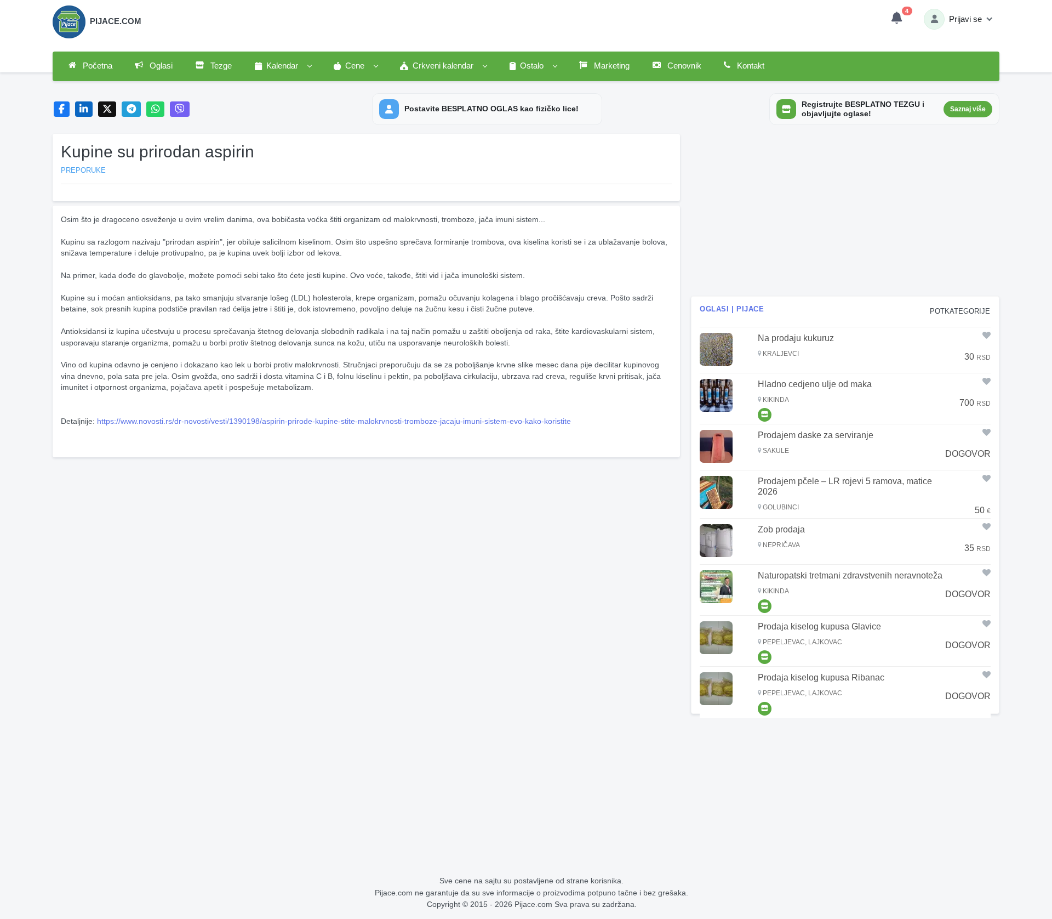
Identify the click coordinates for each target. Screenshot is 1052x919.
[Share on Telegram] (131, 109)
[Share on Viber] (180, 109)
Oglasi (160, 65)
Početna (96, 65)
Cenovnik (683, 65)
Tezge (220, 65)
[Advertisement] (366, 538)
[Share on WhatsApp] (155, 109)
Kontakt (749, 65)
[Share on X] (107, 109)
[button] (282, 66)
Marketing (611, 65)
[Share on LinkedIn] (84, 109)
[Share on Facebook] (62, 109)
